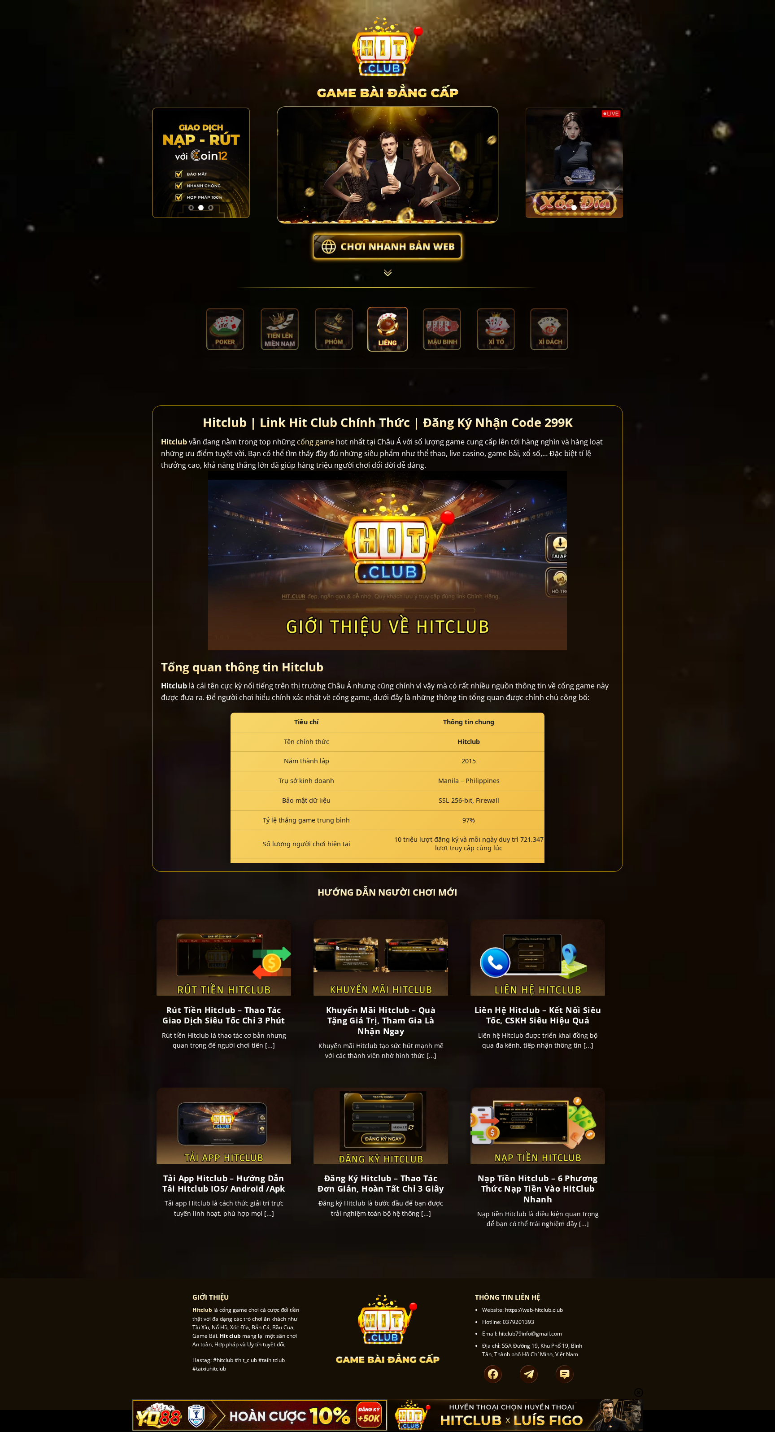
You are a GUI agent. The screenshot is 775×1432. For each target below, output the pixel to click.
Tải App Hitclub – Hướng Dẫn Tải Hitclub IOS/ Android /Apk (223, 1183)
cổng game (315, 442)
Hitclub (174, 442)
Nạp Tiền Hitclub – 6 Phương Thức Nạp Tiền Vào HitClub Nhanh (538, 1189)
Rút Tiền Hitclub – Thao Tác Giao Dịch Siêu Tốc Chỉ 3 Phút (223, 1015)
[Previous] (165, 163)
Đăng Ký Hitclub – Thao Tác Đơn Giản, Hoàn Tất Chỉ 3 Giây (381, 1183)
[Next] (236, 163)
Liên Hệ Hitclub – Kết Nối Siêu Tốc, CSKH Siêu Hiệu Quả (538, 1015)
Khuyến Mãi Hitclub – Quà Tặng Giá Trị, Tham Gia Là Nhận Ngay (381, 1020)
